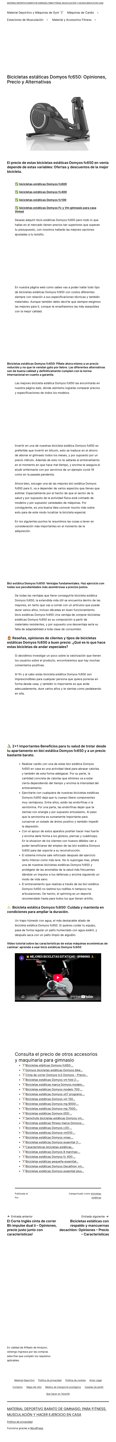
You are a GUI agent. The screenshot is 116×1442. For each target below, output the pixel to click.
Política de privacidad (20, 1421)
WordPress (36, 1428)
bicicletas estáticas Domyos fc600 (43, 184)
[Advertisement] (58, 49)
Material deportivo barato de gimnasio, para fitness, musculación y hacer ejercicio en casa (55, 3)
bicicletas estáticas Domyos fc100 (42, 200)
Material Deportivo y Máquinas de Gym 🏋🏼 (35, 12)
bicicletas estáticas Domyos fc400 (43, 192)
